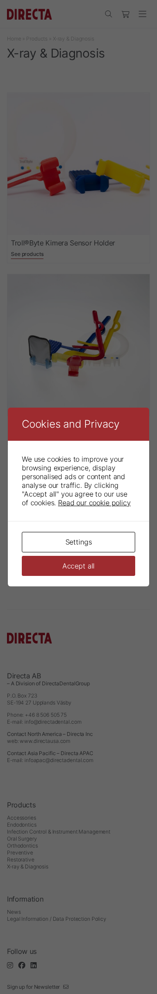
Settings (78, 542)
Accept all (78, 566)
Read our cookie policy (94, 502)
